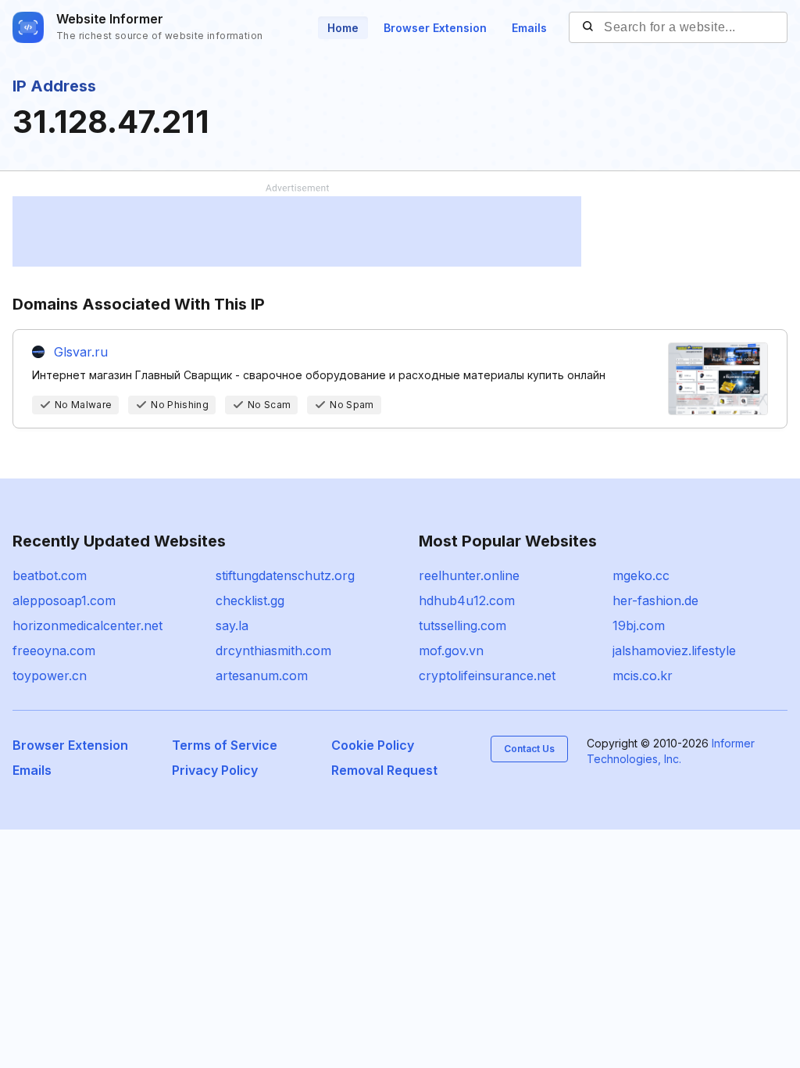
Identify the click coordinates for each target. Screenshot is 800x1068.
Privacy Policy (215, 770)
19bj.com (638, 625)
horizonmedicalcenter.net (87, 625)
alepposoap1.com (64, 600)
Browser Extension (435, 27)
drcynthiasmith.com (273, 650)
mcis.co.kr (642, 675)
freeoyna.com (53, 650)
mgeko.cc (641, 575)
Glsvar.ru (81, 352)
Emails (529, 27)
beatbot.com (49, 575)
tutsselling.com (462, 625)
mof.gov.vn (451, 650)
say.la (232, 625)
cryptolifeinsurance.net (487, 675)
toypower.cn (49, 675)
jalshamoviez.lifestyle (674, 650)
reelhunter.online (469, 575)
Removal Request (384, 770)
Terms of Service (224, 745)
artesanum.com (262, 675)
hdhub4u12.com (467, 600)
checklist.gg (250, 600)
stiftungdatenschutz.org (285, 575)
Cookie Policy (372, 745)
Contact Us (529, 748)
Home (343, 27)
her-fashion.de (655, 600)
